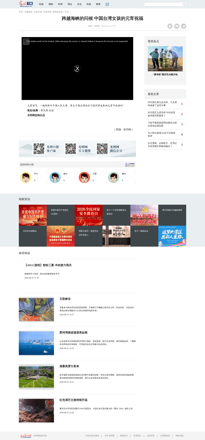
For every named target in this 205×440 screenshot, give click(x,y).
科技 (89, 4)
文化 (79, 4)
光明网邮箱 (165, 436)
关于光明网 (109, 436)
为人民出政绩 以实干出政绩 (161, 133)
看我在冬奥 (58, 12)
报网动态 (124, 436)
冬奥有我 (47, 12)
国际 (51, 4)
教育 (98, 4)
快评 (150, 136)
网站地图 (179, 436)
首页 (21, 12)
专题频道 (28, 12)
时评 (60, 4)
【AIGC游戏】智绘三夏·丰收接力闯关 (48, 265)
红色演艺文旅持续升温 (73, 399)
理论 (70, 4)
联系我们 (137, 436)
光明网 (97, 26)
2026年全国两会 (30, 231)
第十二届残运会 (141, 231)
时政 (41, 4)
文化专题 (38, 12)
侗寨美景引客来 (69, 366)
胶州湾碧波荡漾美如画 (73, 332)
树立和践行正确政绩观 (172, 210)
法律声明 (151, 436)
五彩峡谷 (65, 298)
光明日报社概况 (92, 436)
